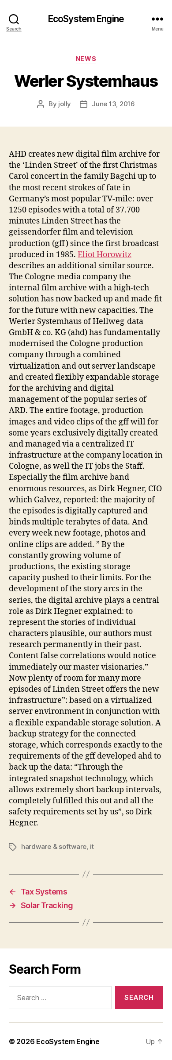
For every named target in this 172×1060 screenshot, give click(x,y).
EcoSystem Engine (86, 18)
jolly (64, 104)
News (86, 58)
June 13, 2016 (113, 104)
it (92, 846)
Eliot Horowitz (104, 255)
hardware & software (53, 846)
